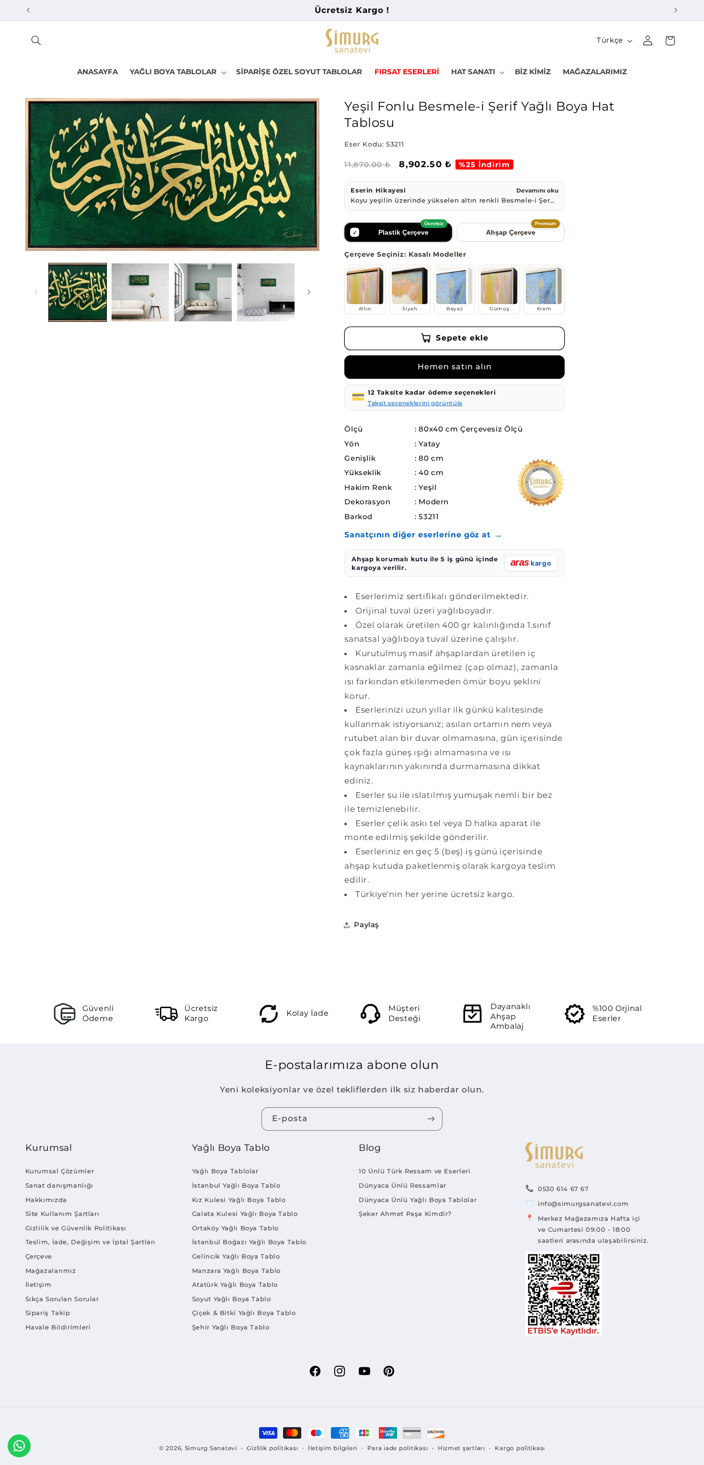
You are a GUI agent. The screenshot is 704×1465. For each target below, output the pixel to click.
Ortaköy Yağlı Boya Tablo (235, 1228)
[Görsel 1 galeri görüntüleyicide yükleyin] (78, 292)
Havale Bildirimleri (58, 1327)
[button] (36, 41)
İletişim (38, 1284)
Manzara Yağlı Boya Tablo (236, 1270)
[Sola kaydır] (35, 292)
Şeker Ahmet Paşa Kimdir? (405, 1213)
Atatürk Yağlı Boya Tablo (235, 1284)
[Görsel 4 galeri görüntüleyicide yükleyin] (266, 292)
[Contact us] (19, 1445)
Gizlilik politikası (272, 1448)
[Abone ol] (431, 1119)
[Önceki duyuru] (28, 10)
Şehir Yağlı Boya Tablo (231, 1327)
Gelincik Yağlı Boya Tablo (236, 1256)
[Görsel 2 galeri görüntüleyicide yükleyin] (141, 292)
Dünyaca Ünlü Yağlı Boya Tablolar (418, 1200)
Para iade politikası (397, 1448)
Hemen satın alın (455, 366)
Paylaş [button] (366, 924)
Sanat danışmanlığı (59, 1185)
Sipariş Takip (47, 1313)
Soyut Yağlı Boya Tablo (231, 1299)
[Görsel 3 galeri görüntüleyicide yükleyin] (203, 292)
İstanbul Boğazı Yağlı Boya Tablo (249, 1242)
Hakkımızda (46, 1200)
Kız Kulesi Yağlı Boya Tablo (239, 1200)
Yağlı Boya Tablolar (225, 1171)
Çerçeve (38, 1256)
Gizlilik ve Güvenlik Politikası (76, 1228)
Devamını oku (537, 190)
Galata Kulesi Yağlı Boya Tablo (245, 1213)
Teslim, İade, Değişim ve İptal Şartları (90, 1242)
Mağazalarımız (50, 1270)
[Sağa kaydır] (308, 292)
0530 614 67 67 (563, 1188)
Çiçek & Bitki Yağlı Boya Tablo (244, 1313)
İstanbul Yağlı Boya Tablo (236, 1185)
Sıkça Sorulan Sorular (62, 1299)
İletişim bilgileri (332, 1448)
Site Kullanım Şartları (62, 1213)
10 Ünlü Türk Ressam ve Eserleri (415, 1171)
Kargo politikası (520, 1448)
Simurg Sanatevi (211, 1448)
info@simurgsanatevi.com (583, 1203)
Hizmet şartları (461, 1448)
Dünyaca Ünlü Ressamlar (402, 1185)
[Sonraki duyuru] (675, 10)
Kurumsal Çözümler (59, 1171)
